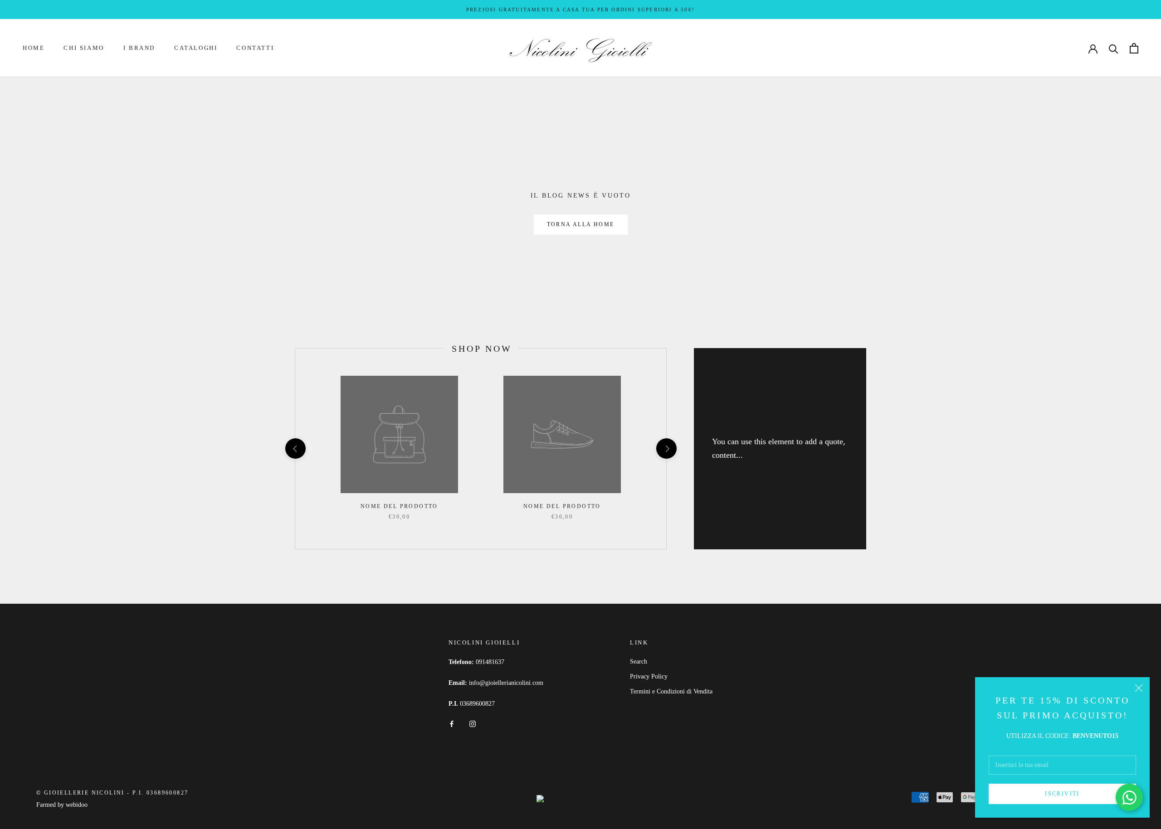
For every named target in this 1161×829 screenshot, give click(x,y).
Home (33, 48)
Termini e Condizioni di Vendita (671, 691)
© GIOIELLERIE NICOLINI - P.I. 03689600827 (112, 793)
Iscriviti (1062, 793)
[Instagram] (472, 723)
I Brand (139, 48)
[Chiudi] (1139, 688)
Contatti (255, 48)
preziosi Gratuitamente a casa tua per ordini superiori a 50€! (580, 9)
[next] (666, 448)
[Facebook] (452, 723)
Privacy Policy (649, 676)
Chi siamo (83, 48)
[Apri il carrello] (1134, 48)
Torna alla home (581, 224)
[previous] (295, 448)
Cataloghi (195, 48)
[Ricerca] (1113, 48)
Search (638, 661)
